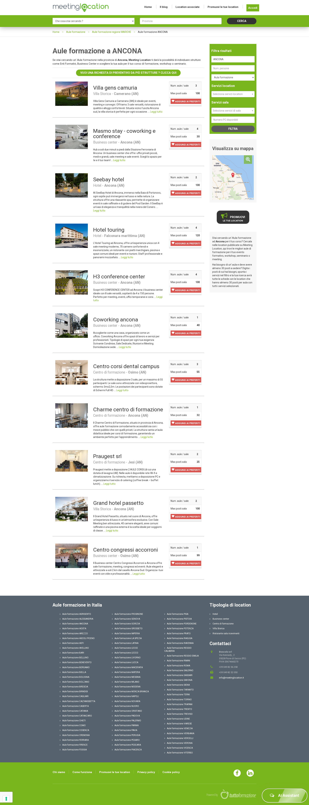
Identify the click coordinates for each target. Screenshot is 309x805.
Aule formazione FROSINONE (128, 614)
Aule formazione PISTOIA (179, 619)
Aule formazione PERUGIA (127, 735)
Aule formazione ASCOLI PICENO (78, 638)
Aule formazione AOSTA (74, 628)
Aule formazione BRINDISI (75, 691)
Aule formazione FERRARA (75, 740)
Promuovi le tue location (223, 7)
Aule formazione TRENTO (179, 709)
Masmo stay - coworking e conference (124, 133)
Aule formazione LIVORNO (127, 657)
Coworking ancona (115, 319)
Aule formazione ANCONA (75, 623)
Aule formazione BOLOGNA (75, 677)
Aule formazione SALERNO (180, 670)
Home (148, 7)
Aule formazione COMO (74, 725)
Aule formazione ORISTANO (128, 711)
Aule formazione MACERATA (128, 667)
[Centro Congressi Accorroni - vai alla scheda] (71, 555)
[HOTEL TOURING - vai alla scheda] (71, 235)
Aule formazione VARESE (179, 723)
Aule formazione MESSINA (127, 677)
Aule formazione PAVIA (125, 730)
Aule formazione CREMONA (76, 735)
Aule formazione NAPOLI (126, 696)
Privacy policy (146, 772)
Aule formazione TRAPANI (179, 704)
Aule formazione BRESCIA (75, 686)
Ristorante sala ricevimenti (225, 633)
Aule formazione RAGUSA (179, 638)
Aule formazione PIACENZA (128, 749)
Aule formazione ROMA (178, 665)
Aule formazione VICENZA (180, 748)
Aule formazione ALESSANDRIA (77, 619)
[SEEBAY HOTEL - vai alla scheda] (71, 185)
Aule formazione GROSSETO (128, 628)
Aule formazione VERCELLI (180, 738)
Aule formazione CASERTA (75, 706)
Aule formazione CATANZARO (77, 716)
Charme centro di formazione (128, 409)
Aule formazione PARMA (126, 725)
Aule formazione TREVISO (180, 714)
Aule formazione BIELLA (74, 672)
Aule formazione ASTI (73, 643)
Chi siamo (59, 772)
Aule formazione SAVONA (179, 680)
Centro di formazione (223, 623)
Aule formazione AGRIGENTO (76, 614)
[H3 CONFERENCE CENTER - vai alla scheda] (71, 282)
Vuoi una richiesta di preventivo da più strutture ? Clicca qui (128, 72)
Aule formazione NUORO (126, 706)
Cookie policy (171, 772)
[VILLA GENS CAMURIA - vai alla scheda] (71, 93)
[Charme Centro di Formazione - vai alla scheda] (71, 415)
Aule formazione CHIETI (74, 720)
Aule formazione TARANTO (180, 689)
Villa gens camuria (115, 88)
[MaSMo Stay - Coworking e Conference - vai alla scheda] (71, 136)
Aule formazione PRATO (179, 633)
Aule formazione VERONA (179, 743)
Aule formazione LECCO (126, 653)
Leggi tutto (156, 111)
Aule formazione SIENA (178, 685)
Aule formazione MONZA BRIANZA (131, 691)
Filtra (233, 128)
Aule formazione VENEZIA (180, 728)
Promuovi (234, 218)
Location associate (188, 7)
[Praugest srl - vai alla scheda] (71, 460)
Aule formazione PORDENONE (182, 623)
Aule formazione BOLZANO (75, 682)
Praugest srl (107, 456)
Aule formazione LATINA (126, 643)
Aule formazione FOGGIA (74, 749)
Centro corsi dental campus (126, 366)
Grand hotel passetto (118, 503)
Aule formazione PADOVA (127, 716)
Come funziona (82, 772)
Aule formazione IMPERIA (127, 633)
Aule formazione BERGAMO (76, 667)
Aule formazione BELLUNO (75, 657)
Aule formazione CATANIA (75, 711)
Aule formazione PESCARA (127, 745)
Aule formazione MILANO (126, 682)
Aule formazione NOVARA (127, 701)
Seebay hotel (108, 179)
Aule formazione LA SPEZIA (128, 638)
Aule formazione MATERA (127, 672)
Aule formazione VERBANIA (180, 733)
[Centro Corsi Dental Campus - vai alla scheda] (71, 372)
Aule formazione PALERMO (127, 720)
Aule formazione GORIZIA (127, 623)
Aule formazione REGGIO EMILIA (183, 656)
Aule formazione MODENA (127, 686)
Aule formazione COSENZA (75, 730)
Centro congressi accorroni (125, 550)
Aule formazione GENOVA (127, 619)
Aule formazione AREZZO (75, 633)
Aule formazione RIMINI (178, 660)
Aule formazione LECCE (126, 648)
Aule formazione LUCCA (126, 662)
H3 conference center (119, 276)
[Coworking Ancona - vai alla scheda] (71, 325)
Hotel (215, 614)
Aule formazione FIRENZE (75, 745)
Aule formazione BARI (73, 653)
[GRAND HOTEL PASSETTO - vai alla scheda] (71, 508)
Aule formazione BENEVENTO (77, 662)
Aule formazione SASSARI (179, 675)
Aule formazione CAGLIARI (75, 696)
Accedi (252, 7)
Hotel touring (108, 230)
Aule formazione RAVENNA (180, 643)
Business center (220, 619)
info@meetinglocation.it (231, 677)
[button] (186, 101)
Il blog (164, 7)
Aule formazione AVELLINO (75, 648)
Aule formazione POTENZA (180, 628)
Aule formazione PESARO (127, 740)
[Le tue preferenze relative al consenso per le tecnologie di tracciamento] (6, 798)
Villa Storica (218, 628)
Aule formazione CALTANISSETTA (78, 701)
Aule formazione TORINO (179, 699)
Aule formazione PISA (177, 614)
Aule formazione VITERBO (180, 752)
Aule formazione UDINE (178, 719)
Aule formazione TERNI (178, 694)
